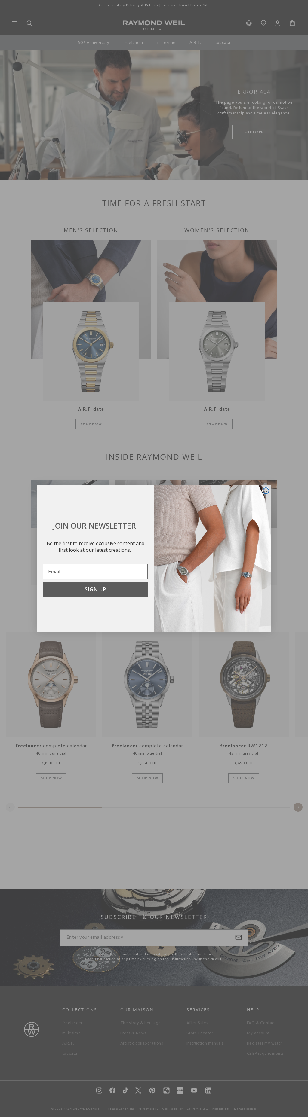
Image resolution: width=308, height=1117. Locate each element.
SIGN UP (95, 589)
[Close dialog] (266, 491)
